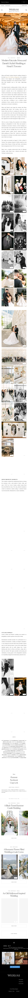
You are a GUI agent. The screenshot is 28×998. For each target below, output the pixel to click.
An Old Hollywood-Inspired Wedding (14, 894)
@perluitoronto (6, 747)
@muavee (8, 750)
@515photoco (18, 753)
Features (2, 5)
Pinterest (14, 777)
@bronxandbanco (4, 754)
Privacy (18, 991)
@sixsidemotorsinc (15, 740)
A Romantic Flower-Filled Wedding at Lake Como (14, 850)
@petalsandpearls (13, 746)
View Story (14, 838)
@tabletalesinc (20, 756)
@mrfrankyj (19, 750)
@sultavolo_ (16, 743)
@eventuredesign (7, 744)
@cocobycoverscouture (16, 747)
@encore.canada (21, 740)
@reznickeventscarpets (6, 743)
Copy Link (14, 783)
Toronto (18, 57)
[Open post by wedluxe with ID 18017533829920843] (8, 958)
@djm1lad (23, 743)
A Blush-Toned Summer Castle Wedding (14, 806)
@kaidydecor (14, 754)
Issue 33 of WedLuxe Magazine (12, 77)
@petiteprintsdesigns (23, 754)
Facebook (14, 780)
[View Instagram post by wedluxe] (13, 963)
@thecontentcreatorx (11, 756)
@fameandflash (9, 753)
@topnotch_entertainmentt (19, 744)
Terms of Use (11, 991)
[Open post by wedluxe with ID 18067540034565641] (21, 958)
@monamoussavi (6, 740)
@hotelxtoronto (4, 757)
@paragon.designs (23, 757)
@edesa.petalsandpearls (19, 746)
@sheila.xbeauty (13, 750)
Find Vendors (7, 5)
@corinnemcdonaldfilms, (15, 757)
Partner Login (24, 5)
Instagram (21, 983)
